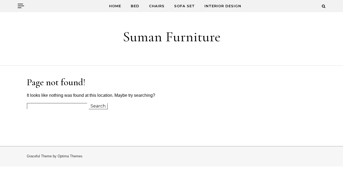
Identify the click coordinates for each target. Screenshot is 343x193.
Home (115, 6)
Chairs (157, 6)
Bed (135, 6)
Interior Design (222, 6)
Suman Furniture (172, 36)
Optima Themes (70, 156)
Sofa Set (184, 6)
